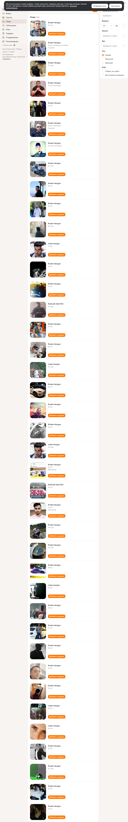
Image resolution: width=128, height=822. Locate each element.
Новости (5, 52)
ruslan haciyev (54, 243)
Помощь (19, 49)
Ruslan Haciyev (54, 22)
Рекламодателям (8, 49)
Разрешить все (100, 6)
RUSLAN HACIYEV (56, 304)
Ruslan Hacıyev (54, 103)
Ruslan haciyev (54, 525)
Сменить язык (7, 45)
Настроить (115, 6)
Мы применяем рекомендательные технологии (13, 57)
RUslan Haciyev (54, 424)
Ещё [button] (11, 52)
